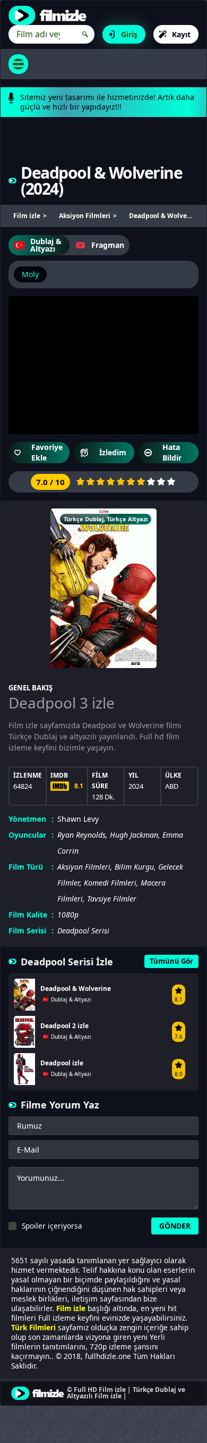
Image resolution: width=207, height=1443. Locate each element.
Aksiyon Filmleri (83, 867)
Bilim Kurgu (134, 867)
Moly (30, 274)
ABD (171, 786)
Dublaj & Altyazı (46, 245)
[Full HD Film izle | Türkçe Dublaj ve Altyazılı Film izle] (49, 15)
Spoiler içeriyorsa (52, 1226)
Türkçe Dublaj (84, 519)
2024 (41, 188)
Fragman (107, 245)
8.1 (78, 785)
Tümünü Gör (171, 961)
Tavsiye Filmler (111, 899)
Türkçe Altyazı (127, 519)
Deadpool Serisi (83, 930)
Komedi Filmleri (110, 883)
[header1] (103, 147)
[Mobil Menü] (18, 64)
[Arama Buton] (85, 34)
